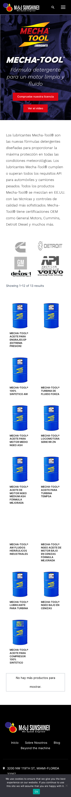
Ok (36, 791)
